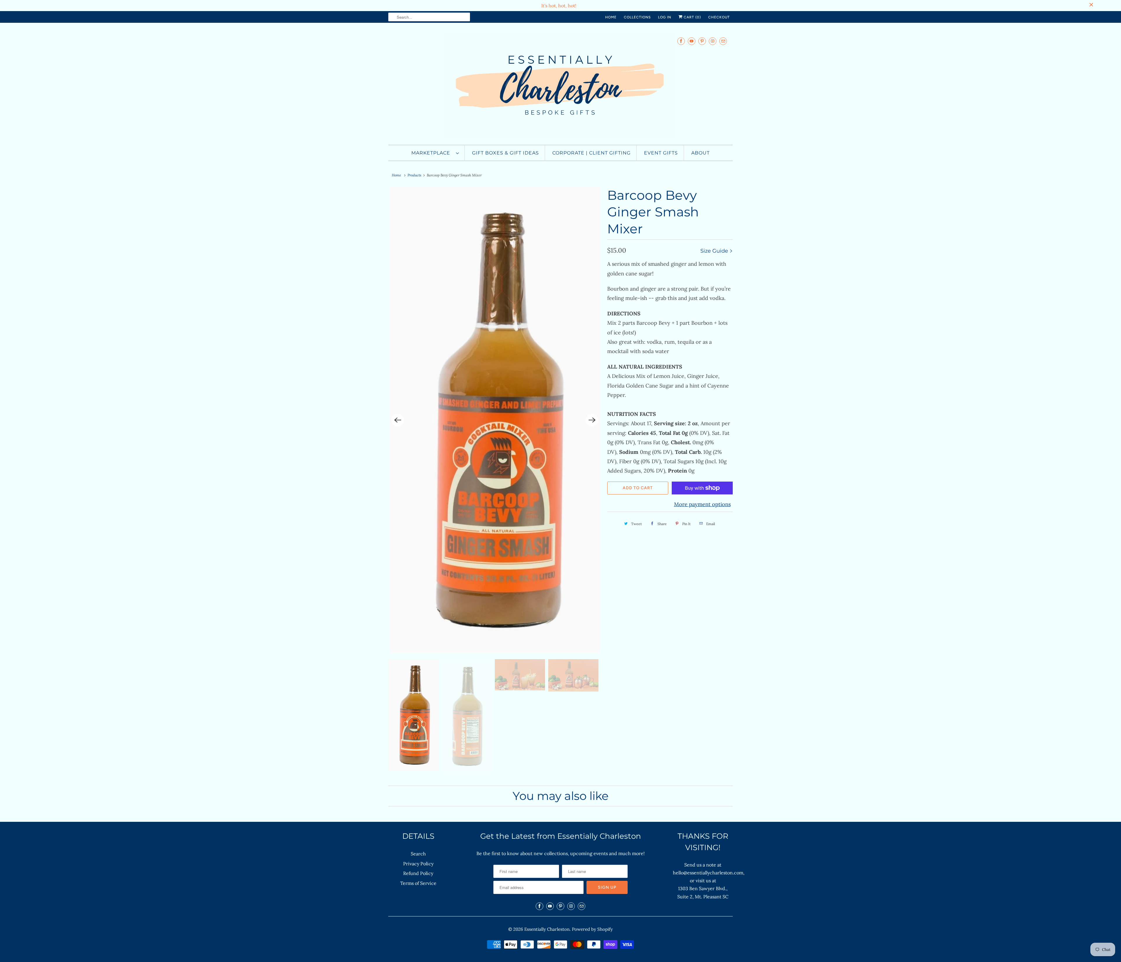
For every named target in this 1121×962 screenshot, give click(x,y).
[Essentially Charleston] (560, 85)
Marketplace (432, 153)
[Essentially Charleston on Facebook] (681, 41)
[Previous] (397, 420)
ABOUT (700, 153)
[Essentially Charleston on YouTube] (691, 41)
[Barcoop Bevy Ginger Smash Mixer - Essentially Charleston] (495, 420)
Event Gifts (661, 153)
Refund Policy (418, 873)
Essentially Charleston (547, 929)
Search (418, 854)
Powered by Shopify (592, 929)
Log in (664, 17)
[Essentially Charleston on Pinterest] (702, 41)
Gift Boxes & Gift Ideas (505, 153)
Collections (637, 17)
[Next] (592, 420)
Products (414, 175)
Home (611, 17)
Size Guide (715, 251)
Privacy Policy (418, 864)
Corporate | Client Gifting (591, 153)
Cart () (692, 17)
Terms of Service (418, 883)
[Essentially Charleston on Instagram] (712, 41)
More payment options (702, 504)
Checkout (719, 17)
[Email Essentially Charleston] (723, 41)
